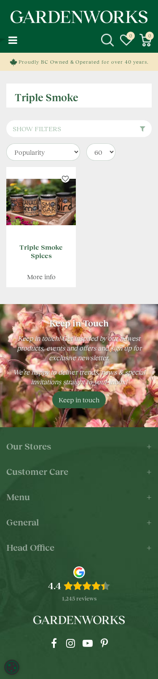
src (107, 40)
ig (70, 643)
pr (104, 643)
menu (12, 40)
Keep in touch (79, 400)
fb (54, 643)
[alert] (11, 667)
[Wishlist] (126, 40)
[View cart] (145, 40)
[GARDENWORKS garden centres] (79, 17)
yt (87, 643)
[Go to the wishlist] (126, 40)
